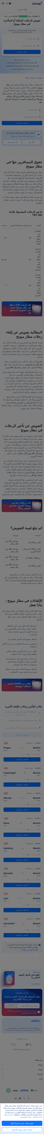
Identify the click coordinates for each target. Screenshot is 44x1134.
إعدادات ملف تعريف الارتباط (22, 1130)
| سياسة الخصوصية (26, 1117)
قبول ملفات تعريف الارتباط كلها (22, 1123)
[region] (22, 1118)
